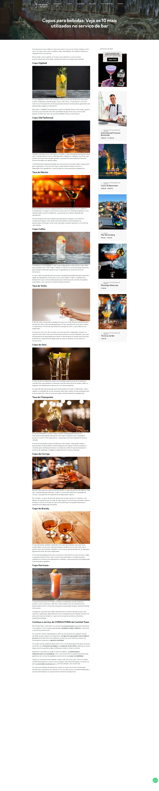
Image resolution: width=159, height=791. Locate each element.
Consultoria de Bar (79, 15)
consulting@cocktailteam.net (45, 664)
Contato (120, 3)
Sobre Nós (92, 3)
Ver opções (123, 111)
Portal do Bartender (107, 3)
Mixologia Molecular (109, 285)
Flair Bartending (108, 235)
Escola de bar (58, 3)
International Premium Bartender (110, 134)
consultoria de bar (68, 626)
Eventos (69, 3)
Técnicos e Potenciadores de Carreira (111, 131)
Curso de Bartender (109, 185)
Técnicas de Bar (108, 336)
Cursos (105, 233)
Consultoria (80, 3)
